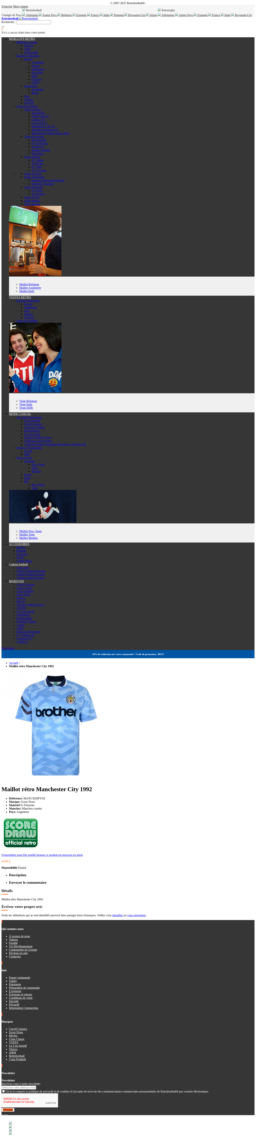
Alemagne (32, 15)
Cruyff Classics (33, 424)
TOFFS (21, 608)
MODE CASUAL (20, 414)
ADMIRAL (23, 614)
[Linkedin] (6, 1113)
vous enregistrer (136, 915)
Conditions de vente (21, 997)
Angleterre (37, 62)
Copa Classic (24, 588)
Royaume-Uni (136, 15)
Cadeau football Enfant (30, 577)
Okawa (20, 598)
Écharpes (21, 554)
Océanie (29, 102)
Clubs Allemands (34, 177)
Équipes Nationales (27, 55)
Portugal (118, 15)
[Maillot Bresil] (35, 274)
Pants (27, 478)
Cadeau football (18, 564)
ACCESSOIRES (19, 544)
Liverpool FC (39, 123)
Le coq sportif (32, 434)
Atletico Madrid (40, 150)
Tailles (13, 981)
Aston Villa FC (40, 116)
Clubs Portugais (33, 187)
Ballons (20, 547)
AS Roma (37, 163)
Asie (26, 96)
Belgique (66, 15)
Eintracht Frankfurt (42, 183)
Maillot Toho (27, 534)
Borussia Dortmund (28, 631)
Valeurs (13, 939)
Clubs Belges (32, 200)
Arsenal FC (38, 113)
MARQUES (16, 581)
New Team (38, 464)
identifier (118, 915)
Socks (20, 557)
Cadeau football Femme (30, 574)
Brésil (34, 92)
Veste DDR (26, 407)
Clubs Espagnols (34, 136)
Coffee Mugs (24, 561)
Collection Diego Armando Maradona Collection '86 (55, 444)
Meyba (20, 601)
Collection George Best (38, 441)
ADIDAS (22, 641)
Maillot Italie (26, 291)
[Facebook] (2, 1113)
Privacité (14, 1004)
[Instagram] (5, 1113)
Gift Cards (22, 567)
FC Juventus (38, 170)
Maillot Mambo (28, 538)
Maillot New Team (30, 531)
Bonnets (21, 550)
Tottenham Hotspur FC (45, 129)
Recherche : (8, 22)
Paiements (15, 984)
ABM (19, 628)
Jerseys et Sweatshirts (29, 447)
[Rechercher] (2, 26)
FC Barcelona (39, 143)
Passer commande (19, 977)
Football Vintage (26, 621)
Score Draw (23, 594)
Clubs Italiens (32, 156)
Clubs (27, 49)
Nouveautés (31, 52)
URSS (35, 82)
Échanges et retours (20, 994)
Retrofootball (32, 430)
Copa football (32, 420)
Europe (28, 59)
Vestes (27, 474)
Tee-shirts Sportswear (29, 417)
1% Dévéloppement (20, 946)
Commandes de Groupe (23, 949)
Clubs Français (33, 173)
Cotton (20, 625)
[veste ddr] (35, 391)
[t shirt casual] (42, 521)
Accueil (13, 662)
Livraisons (15, 991)
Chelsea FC (38, 119)
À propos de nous (19, 936)
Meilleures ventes (26, 42)
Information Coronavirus (23, 1008)
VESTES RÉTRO (20, 297)
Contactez (15, 956)
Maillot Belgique (29, 284)
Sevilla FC (37, 146)
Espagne (81, 15)
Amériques (30, 86)
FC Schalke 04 (25, 635)
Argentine (37, 89)
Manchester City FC (43, 126)
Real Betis (37, 153)
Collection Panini (34, 427)
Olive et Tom (24, 457)
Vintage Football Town (37, 437)
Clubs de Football (26, 106)
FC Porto (36, 190)
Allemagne (168, 15)
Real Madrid (38, 140)
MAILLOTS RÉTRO (22, 38)
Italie (106, 15)
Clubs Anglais (32, 109)
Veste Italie (25, 404)
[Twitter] (3, 1113)
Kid (26, 481)
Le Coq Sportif (25, 611)
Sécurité (14, 1001)
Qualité (13, 943)
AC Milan (37, 160)
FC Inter (36, 167)
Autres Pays (49, 15)
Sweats (28, 451)
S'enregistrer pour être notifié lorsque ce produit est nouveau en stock (42, 855)
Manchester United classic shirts (50, 133)
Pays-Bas (37, 72)
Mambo (36, 471)
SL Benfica (38, 194)
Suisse (153, 15)
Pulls (27, 454)
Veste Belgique (28, 401)
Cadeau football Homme (31, 571)
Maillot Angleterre (30, 287)
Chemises (29, 461)
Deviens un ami (18, 953)
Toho (34, 467)
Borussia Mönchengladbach (47, 180)
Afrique (28, 99)
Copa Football (24, 591)
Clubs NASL (32, 197)
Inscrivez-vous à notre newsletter (20, 1083)
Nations (28, 45)
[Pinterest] (7, 1113)
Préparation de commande (24, 987)
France (95, 15)
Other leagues (32, 204)
